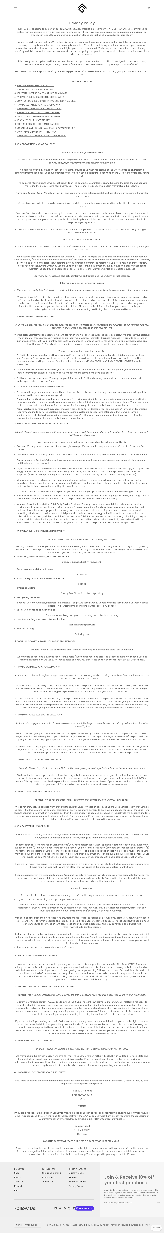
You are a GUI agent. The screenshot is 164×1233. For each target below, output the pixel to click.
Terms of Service (77, 1181)
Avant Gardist (56, 1225)
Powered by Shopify (139, 1225)
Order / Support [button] (77, 1169)
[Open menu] (17, 8)
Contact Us (47, 1181)
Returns (73, 1177)
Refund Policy (86, 1225)
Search (74, 1225)
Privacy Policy (76, 1186)
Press (17, 1190)
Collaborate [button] (48, 1169)
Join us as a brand (51, 1173)
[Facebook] (56, 1208)
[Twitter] (60, 1208)
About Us (18, 1181)
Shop (16, 1173)
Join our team (49, 1177)
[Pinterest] (65, 1208)
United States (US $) (26, 1225)
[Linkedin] (74, 1208)
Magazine (19, 1186)
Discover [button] (19, 1169)
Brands (17, 1177)
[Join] (156, 1203)
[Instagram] (69, 1208)
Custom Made (76, 1173)
